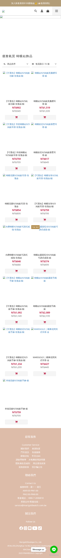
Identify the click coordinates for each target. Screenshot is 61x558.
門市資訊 (25, 452)
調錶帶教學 (21, 459)
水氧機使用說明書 (37, 459)
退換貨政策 (24, 467)
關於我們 (25, 448)
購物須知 (25, 455)
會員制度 (36, 448)
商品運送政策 (39, 463)
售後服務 (36, 452)
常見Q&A (36, 455)
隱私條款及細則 (23, 463)
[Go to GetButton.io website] (54, 555)
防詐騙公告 (37, 467)
